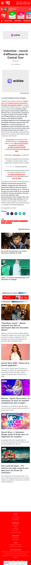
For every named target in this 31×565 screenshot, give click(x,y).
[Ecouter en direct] (21, 3)
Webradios (8, 21)
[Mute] (30, 9)
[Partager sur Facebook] (7, 214)
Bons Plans (15, 525)
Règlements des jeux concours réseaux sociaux (15, 552)
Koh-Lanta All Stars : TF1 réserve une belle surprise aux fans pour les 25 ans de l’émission (15, 469)
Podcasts (15, 537)
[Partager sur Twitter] (11, 214)
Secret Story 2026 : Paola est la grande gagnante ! (15, 364)
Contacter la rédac (15, 532)
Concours (15, 530)
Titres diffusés (15, 518)
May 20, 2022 (16, 178)
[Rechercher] (25, 3)
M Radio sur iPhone (15, 544)
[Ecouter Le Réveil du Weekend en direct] (15, 297)
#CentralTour (10, 139)
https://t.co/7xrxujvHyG (21, 143)
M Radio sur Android (15, 546)
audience (4, 221)
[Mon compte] (28, 3)
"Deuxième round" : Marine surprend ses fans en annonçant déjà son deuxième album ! (15, 326)
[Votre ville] (17, 3)
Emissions (17, 21)
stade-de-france (23, 221)
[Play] (2, 9)
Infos (15, 527)
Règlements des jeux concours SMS (15, 553)
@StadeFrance (23, 141)
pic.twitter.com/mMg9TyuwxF (16, 174)
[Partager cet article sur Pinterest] (15, 214)
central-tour (8, 223)
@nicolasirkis (12, 145)
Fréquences (15, 519)
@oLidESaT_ (21, 145)
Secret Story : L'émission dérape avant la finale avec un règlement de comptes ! (14, 434)
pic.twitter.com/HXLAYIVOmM (16, 147)
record (3, 223)
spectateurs (10, 221)
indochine (16, 221)
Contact (15, 516)
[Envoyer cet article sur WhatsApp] (19, 214)
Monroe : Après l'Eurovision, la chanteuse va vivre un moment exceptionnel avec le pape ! (15, 400)
